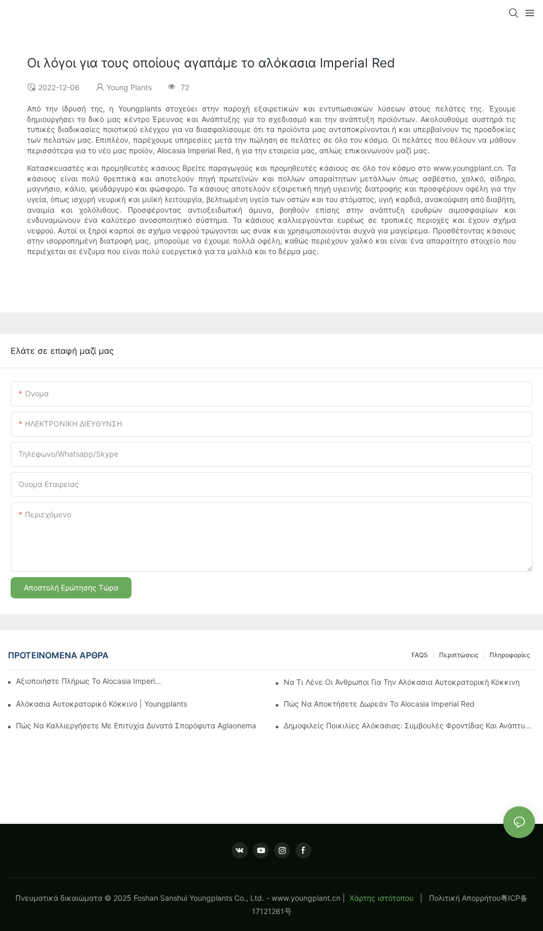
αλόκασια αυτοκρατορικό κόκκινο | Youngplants (101, 703)
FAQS (419, 655)
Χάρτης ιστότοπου (381, 897)
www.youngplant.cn (306, 897)
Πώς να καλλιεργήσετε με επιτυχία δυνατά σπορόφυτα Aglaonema (136, 725)
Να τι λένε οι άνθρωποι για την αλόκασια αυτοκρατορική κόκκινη (402, 681)
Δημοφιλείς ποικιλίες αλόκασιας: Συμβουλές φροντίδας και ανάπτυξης (409, 725)
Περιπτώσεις (458, 655)
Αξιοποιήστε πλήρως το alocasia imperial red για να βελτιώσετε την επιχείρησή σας (89, 680)
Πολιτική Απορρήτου (465, 897)
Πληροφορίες (509, 655)
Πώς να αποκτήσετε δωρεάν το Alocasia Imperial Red (379, 703)
